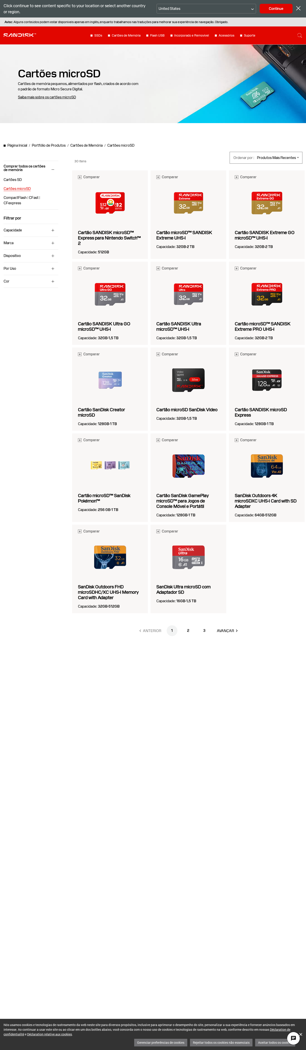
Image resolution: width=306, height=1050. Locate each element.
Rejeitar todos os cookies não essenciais (221, 1042)
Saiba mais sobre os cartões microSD (47, 97)
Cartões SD (13, 179)
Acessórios (226, 35)
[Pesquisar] (299, 35)
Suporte (249, 35)
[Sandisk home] (20, 35)
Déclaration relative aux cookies (49, 1034)
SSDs (98, 35)
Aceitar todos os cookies (275, 1042)
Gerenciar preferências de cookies (160, 1042)
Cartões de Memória (126, 35)
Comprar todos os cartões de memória (24, 168)
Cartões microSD (17, 188)
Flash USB (157, 35)
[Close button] (298, 9)
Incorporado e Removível (191, 35)
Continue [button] (276, 8)
